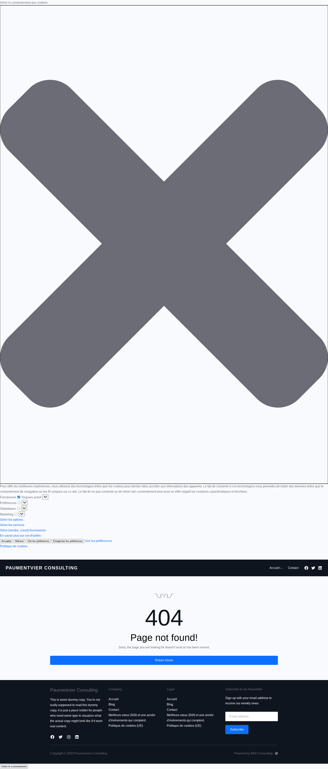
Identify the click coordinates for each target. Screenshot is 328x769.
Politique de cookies (13, 546)
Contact (114, 709)
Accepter (6, 541)
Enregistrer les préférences (68, 541)
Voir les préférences (38, 541)
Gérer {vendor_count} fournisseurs (23, 530)
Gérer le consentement (14, 766)
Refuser (19, 541)
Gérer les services (12, 525)
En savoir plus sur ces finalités (20, 535)
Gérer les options (11, 519)
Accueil (114, 699)
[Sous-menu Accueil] (281, 568)
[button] (164, 244)
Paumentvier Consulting (42, 567)
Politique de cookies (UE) (126, 725)
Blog (112, 704)
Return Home (164, 660)
